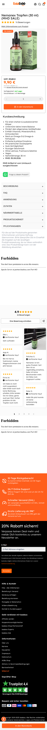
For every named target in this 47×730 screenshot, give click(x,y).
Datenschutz (6, 657)
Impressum (6, 653)
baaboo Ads (6, 633)
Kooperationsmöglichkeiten (12, 622)
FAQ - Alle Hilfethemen (10, 588)
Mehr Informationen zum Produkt (14, 26)
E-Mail (4, 545)
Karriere (5, 646)
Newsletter (6, 650)
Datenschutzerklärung (8, 563)
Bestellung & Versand (10, 591)
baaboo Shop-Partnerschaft (12, 626)
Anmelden (6, 571)
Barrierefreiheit (8, 667)
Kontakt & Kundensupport (12, 609)
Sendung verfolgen (9, 595)
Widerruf (5, 671)
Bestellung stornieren (10, 598)
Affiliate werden (8, 619)
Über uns (5, 643)
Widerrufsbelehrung (9, 605)
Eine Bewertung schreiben (20, 321)
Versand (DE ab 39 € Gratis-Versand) (17, 87)
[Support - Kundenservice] (35, 4)
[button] (3, 719)
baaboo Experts (8, 629)
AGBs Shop (6, 660)
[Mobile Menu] (3, 4)
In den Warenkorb (23, 725)
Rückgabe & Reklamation (11, 602)
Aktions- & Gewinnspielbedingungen (16, 664)
